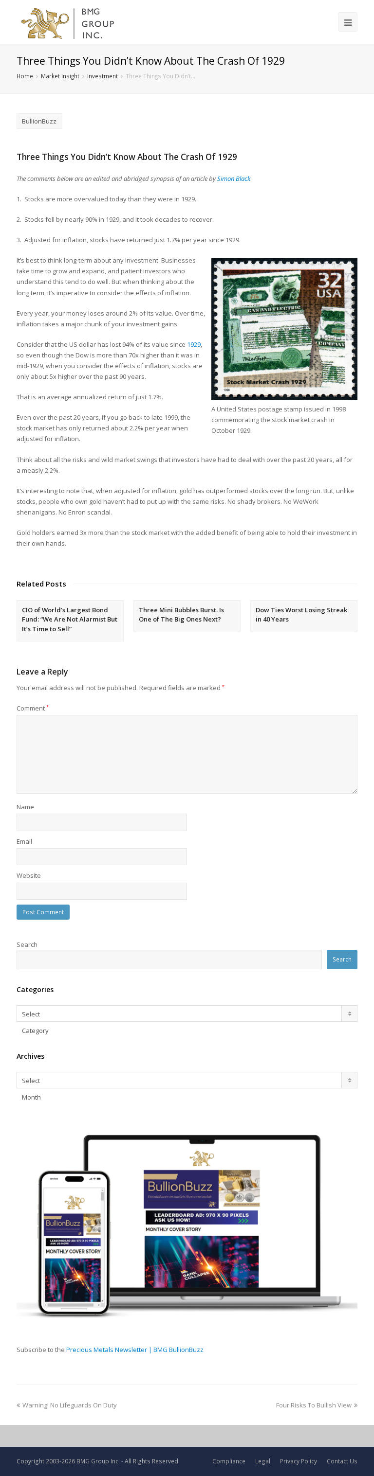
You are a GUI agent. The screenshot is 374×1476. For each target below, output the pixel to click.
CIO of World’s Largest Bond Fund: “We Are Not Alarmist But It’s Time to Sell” (69, 619)
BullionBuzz (39, 121)
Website (29, 875)
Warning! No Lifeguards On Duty (69, 1405)
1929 (194, 344)
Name (25, 806)
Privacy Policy (298, 1461)
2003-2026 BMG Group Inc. (83, 1461)
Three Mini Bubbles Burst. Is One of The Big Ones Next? (181, 614)
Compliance (228, 1461)
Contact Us (342, 1461)
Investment (102, 76)
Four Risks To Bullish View (314, 1405)
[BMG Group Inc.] (68, 21)
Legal (262, 1461)
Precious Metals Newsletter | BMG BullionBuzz (135, 1349)
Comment (33, 708)
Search (27, 944)
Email (24, 841)
